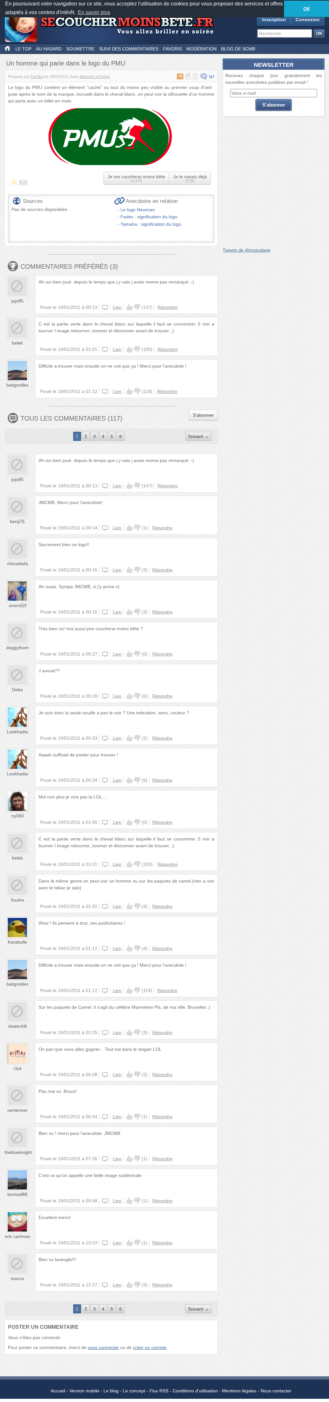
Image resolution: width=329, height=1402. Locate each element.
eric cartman (17, 1236)
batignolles (17, 385)
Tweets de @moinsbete (247, 250)
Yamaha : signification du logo (150, 224)
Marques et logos (95, 76)
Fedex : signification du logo (148, 216)
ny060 (17, 815)
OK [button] (306, 8)
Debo (17, 689)
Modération (201, 48)
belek (17, 342)
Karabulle (17, 942)
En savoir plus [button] (94, 12)
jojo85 (17, 300)
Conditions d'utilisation (195, 1390)
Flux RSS (158, 1390)
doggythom (17, 647)
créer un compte (149, 1347)
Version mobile (84, 1390)
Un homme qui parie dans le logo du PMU (65, 63)
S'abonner (203, 415)
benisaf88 (17, 1194)
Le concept (134, 1390)
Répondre (167, 307)
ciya (17, 1068)
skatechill (17, 1026)
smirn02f (17, 605)
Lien (117, 307)
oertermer (17, 1110)
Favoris (172, 48)
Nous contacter (276, 1390)
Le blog (111, 1390)
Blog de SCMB (238, 48)
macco (17, 1278)
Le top (23, 48)
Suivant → (198, 436)
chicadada (17, 563)
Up (129, 307)
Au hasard (49, 48)
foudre (17, 899)
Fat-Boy (37, 76)
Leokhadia (17, 731)
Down (137, 307)
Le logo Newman (137, 209)
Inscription (274, 19)
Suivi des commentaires (128, 48)
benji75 (17, 521)
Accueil (58, 1390)
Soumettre (80, 48)
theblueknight (18, 1152)
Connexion (308, 19)
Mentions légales (239, 1390)
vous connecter (103, 1347)
